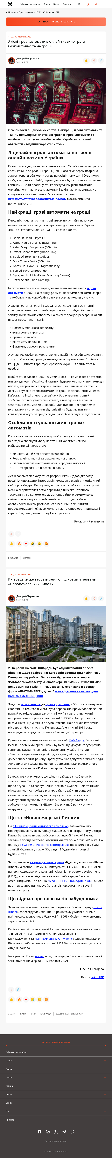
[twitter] (56, 1132)
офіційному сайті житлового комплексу (41, 826)
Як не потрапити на (64, 21)
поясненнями (31, 704)
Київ (33, 1013)
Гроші (47, 4)
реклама (13, 558)
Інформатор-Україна (30, 4)
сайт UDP (97, 977)
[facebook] (39, 1132)
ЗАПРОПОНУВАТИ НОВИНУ (56, 1042)
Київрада (45, 1013)
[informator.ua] (10, 4)
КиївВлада (76, 740)
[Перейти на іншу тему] (88, 4)
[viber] (72, 1132)
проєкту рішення (58, 704)
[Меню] (104, 4)
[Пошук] (96, 4)
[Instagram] (48, 1132)
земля (11, 1013)
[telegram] (64, 1132)
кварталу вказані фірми (47, 862)
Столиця (67, 4)
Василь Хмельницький (69, 1013)
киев (23, 1013)
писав (39, 956)
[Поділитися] (94, 61)
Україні (27, 558)
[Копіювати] (101, 61)
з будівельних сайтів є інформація (44, 845)
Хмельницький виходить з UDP (70, 881)
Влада (56, 4)
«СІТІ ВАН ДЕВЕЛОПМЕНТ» (53, 939)
